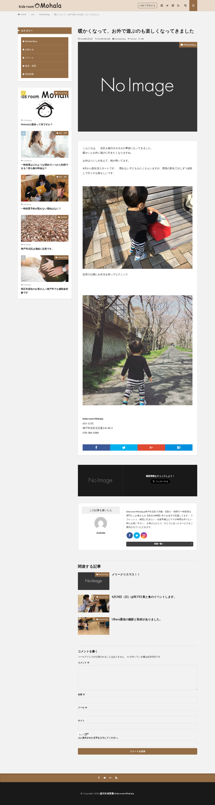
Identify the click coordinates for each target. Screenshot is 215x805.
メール (82, 707)
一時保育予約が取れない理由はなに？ (41, 208)
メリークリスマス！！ (126, 574)
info (32, 14)
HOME (23, 14)
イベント (29, 57)
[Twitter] (124, 447)
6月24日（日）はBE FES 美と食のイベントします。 (144, 596)
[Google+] (151, 447)
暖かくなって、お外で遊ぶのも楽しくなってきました (76, 14)
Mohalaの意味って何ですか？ (37, 124)
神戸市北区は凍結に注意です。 (37, 248)
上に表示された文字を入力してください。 (99, 738)
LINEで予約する (147, 5)
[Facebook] (96, 447)
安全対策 (29, 74)
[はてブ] (179, 447)
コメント (83, 662)
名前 (81, 694)
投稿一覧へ (159, 543)
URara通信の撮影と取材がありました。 (137, 619)
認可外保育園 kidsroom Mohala (117, 793)
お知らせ (29, 49)
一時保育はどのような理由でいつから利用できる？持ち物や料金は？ (44, 166)
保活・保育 (30, 65)
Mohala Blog (44, 14)
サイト (81, 720)
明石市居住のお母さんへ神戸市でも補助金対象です (44, 290)
